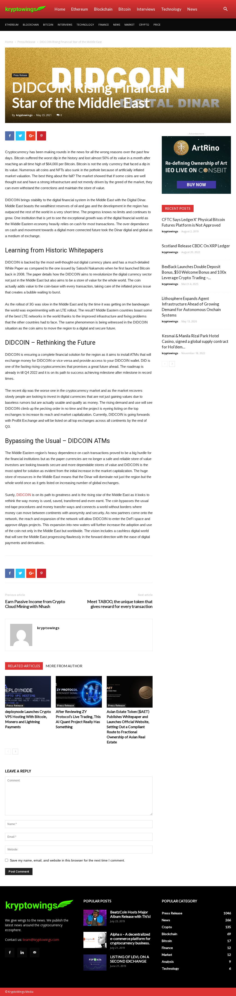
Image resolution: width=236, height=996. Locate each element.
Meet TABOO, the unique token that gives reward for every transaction (120, 604)
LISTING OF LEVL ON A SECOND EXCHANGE (129, 958)
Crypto (144, 24)
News (192, 9)
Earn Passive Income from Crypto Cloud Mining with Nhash (35, 604)
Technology (171, 9)
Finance (103, 24)
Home (60, 9)
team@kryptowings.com (41, 939)
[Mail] (34, 952)
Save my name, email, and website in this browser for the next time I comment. (67, 860)
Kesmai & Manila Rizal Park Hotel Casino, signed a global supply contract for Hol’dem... (195, 341)
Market (129, 24)
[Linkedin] (22, 952)
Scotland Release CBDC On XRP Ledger (196, 245)
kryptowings (24, 115)
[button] (225, 9)
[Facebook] (9, 952)
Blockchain (103, 9)
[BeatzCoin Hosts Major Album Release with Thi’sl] (94, 918)
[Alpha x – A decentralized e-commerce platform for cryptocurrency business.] (94, 940)
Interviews (146, 9)
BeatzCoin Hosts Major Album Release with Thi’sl (130, 914)
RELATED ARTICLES (24, 666)
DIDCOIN (23, 495)
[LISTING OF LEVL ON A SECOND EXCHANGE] (94, 962)
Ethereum (79, 9)
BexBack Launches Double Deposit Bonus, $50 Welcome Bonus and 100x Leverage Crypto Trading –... (194, 272)
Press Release (26, 42)
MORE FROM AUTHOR (64, 666)
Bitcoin (124, 9)
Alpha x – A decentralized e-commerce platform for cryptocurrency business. (130, 938)
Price (156, 24)
